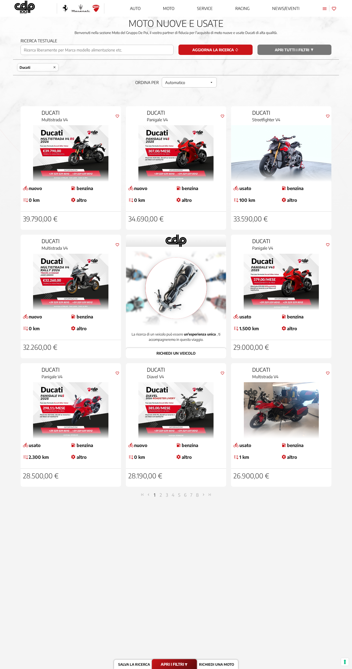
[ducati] (96, 8)
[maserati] (80, 8)
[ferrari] (65, 8)
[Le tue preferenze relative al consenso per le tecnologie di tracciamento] (345, 662)
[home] (24, 8)
